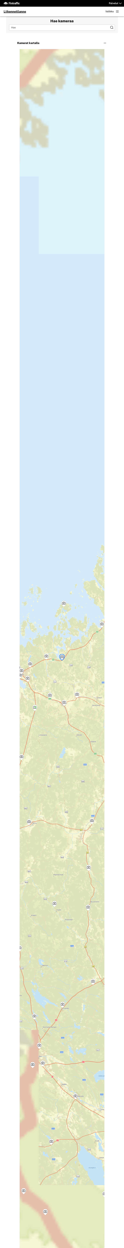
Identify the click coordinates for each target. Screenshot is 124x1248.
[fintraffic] (12, 3)
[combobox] (59, 27)
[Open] (112, 27)
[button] (62, 43)
